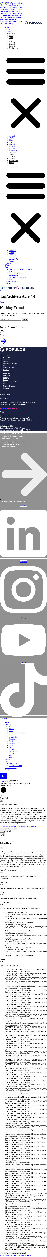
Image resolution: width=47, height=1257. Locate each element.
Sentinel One (13, 161)
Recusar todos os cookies (27, 827)
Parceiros (6, 357)
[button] (26, 92)
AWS (11, 36)
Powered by (4, 781)
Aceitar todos (5, 831)
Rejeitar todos (5, 1253)
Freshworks (13, 48)
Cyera (11, 40)
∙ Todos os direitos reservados (12, 436)
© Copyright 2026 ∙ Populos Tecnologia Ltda (17, 434)
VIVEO (12, 279)
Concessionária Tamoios (17, 733)
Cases (5, 361)
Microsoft (12, 152)
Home (2, 302)
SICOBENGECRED (15, 766)
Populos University (10, 363)
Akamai (12, 34)
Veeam (11, 163)
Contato (6, 370)
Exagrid (12, 44)
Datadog (12, 42)
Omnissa (12, 159)
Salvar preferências (18, 1253)
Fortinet (12, 46)
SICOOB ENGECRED (17, 277)
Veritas (11, 757)
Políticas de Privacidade (10, 438)
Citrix (11, 38)
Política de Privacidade (8, 827)
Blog (4, 366)
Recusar (3, 829)
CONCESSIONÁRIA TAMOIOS (21, 269)
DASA (11, 271)
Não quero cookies (24, 1255)
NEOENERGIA (15, 273)
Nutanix (12, 157)
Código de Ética (9, 368)
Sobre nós (7, 355)
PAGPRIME (13, 275)
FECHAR (3, 719)
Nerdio (11, 154)
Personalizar (12, 829)
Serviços (6, 359)
